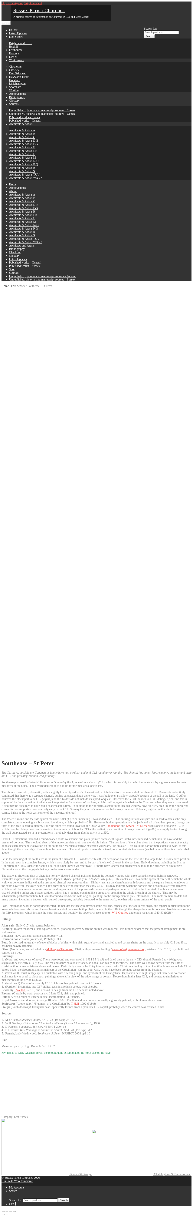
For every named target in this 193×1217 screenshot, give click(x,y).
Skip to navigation (12, 3)
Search (149, 36)
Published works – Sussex (24, 117)
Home (12, 184)
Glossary (14, 100)
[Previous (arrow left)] (3, 1214)
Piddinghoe (113, 825)
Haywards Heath (19, 76)
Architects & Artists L (22, 154)
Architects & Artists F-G (23, 144)
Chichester (15, 66)
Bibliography (17, 97)
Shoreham (15, 87)
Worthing (14, 90)
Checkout (15, 252)
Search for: (150, 28)
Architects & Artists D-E (23, 140)
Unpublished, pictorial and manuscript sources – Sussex (42, 110)
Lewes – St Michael (138, 825)
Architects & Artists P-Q (23, 164)
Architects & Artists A (22, 130)
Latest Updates (18, 33)
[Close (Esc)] (3, 1211)
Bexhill (13, 46)
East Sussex (16, 36)
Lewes (13, 56)
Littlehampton (17, 83)
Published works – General (25, 120)
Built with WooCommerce (17, 1181)
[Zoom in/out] (14, 1211)
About (13, 191)
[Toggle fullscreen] (10, 1211)
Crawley (14, 70)
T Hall (75, 1003)
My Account (16, 1187)
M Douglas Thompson (59, 949)
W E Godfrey (120, 912)
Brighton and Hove (20, 43)
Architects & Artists (20, 124)
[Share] (6, 1211)
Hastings (14, 53)
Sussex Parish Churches (39, 10)
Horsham (14, 80)
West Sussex (16, 60)
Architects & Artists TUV (24, 174)
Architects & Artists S (22, 171)
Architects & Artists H (22, 147)
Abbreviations (17, 93)
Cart (12, 1203)
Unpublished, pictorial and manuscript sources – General (42, 113)
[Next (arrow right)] (6, 1214)
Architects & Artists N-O (24, 161)
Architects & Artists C (22, 137)
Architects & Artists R (22, 167)
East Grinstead (17, 73)
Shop (12, 269)
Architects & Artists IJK (23, 150)
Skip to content (33, 3)
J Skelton (20, 990)
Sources (13, 104)
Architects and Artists (21, 245)
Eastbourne (15, 50)
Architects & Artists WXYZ (25, 178)
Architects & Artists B (22, 133)
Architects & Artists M (22, 157)
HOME (13, 30)
